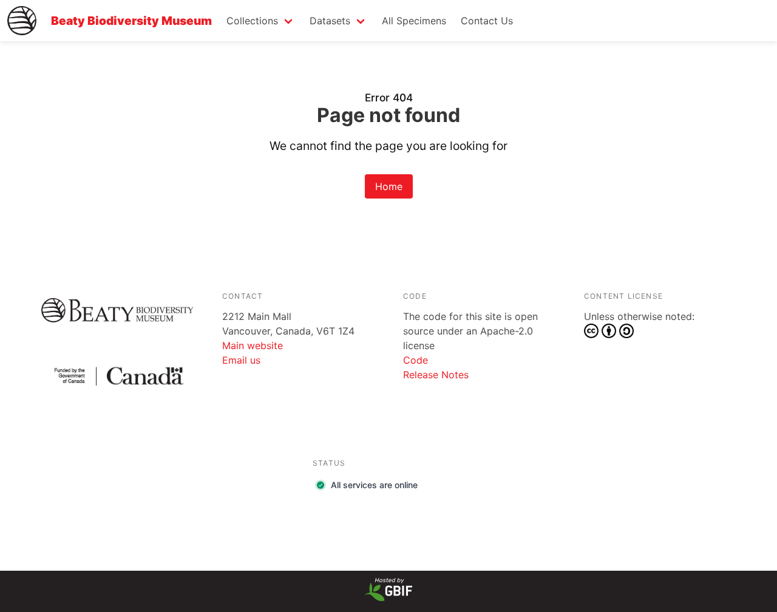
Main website (252, 345)
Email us (241, 360)
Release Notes (436, 375)
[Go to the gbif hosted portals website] (388, 597)
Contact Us (487, 21)
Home (388, 186)
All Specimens (414, 21)
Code (415, 360)
